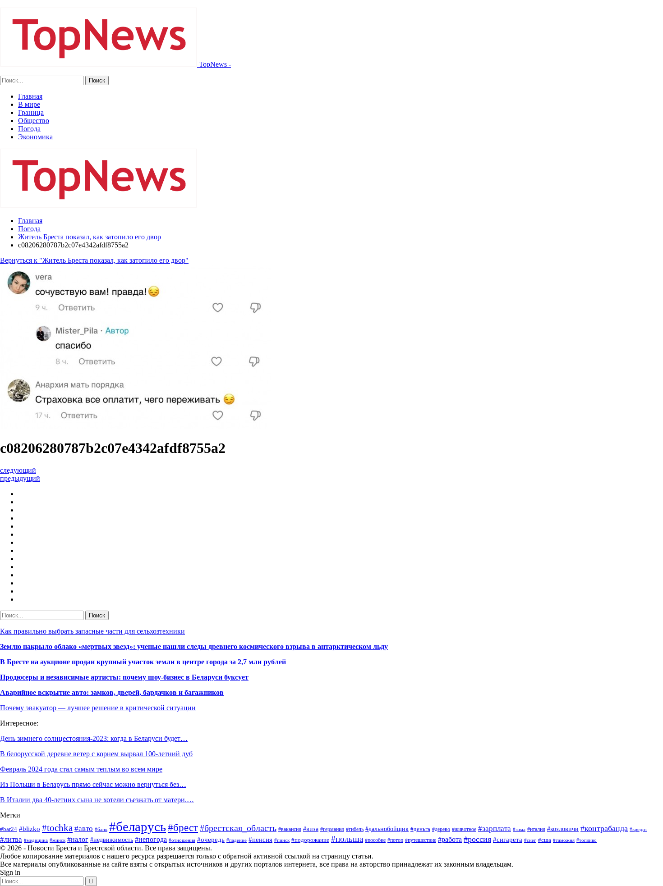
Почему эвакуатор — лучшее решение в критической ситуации (98, 708)
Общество (33, 120)
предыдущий (20, 478)
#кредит (638, 829)
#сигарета (507, 839)
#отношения (182, 840)
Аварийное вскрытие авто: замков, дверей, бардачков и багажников (112, 692)
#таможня (564, 840)
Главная (30, 96)
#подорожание (310, 839)
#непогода (151, 839)
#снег (530, 840)
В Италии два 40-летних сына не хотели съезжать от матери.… (97, 800)
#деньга (420, 829)
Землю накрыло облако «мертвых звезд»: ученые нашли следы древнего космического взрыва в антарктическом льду (194, 646)
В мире (29, 104)
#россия (477, 839)
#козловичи (563, 829)
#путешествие (420, 840)
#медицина (36, 840)
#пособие (375, 840)
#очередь (211, 839)
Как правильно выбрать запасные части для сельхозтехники (92, 631)
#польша (347, 839)
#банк (101, 829)
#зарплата (494, 828)
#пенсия (260, 839)
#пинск (282, 840)
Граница (31, 112)
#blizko (29, 828)
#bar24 (8, 829)
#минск (57, 840)
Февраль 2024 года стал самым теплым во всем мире (81, 769)
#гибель (355, 829)
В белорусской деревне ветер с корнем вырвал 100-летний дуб (96, 754)
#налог (77, 839)
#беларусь (137, 826)
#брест (183, 827)
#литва (11, 839)
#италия (536, 829)
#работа (450, 839)
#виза (310, 829)
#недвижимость (111, 839)
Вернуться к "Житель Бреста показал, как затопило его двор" (94, 260)
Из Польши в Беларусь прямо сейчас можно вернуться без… (93, 784)
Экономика (35, 137)
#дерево (441, 829)
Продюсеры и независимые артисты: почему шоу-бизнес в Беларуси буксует (124, 677)
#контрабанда (604, 828)
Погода (29, 128)
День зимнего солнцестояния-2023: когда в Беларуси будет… (94, 738)
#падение (236, 840)
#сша (544, 839)
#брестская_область (238, 828)
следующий (18, 470)
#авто (83, 828)
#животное (464, 829)
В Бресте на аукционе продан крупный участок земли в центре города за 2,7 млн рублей (143, 662)
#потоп (395, 840)
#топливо (586, 840)
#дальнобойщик (387, 828)
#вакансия (289, 829)
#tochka (57, 827)
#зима (519, 829)
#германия (332, 829)
